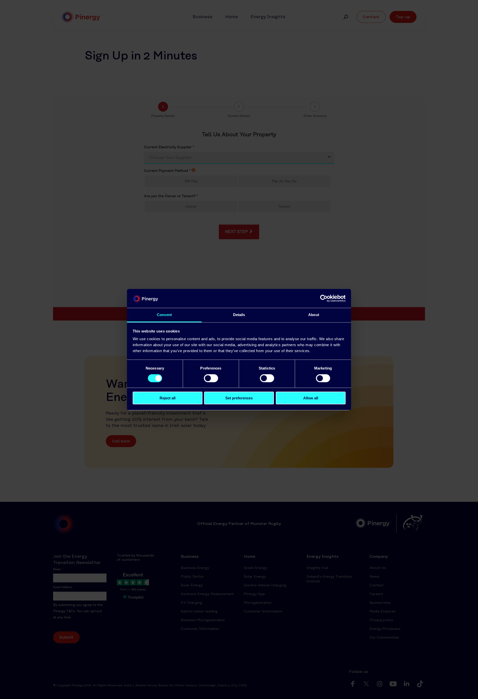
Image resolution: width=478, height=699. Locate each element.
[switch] (211, 378)
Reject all (168, 398)
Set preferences (239, 398)
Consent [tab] (164, 315)
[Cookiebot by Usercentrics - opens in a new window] (324, 298)
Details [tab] (239, 315)
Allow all (310, 398)
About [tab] (313, 315)
